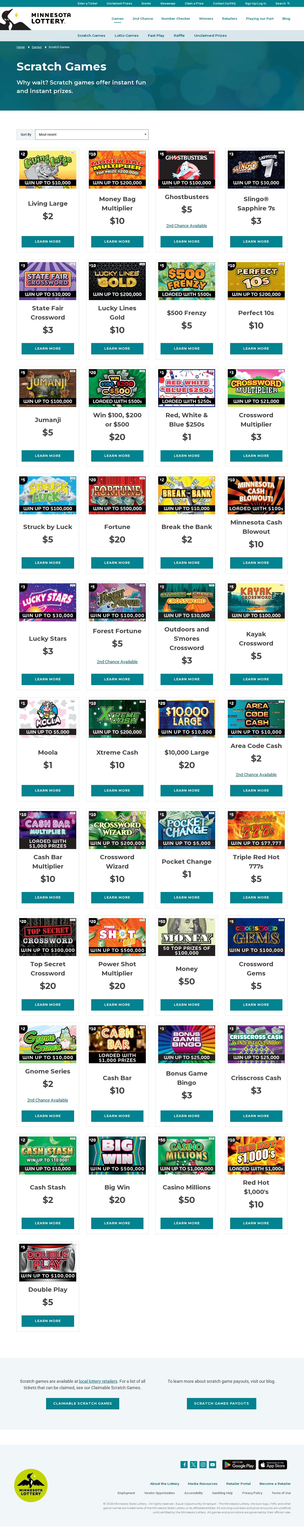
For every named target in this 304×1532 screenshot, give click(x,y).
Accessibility (193, 1493)
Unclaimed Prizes (119, 3)
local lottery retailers (98, 1381)
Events (146, 3)
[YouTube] (212, 1464)
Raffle (179, 35)
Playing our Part (260, 18)
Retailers (229, 18)
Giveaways (167, 3)
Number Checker (176, 18)
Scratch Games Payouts (221, 1403)
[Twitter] (193, 1464)
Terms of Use (281, 1493)
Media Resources (203, 1484)
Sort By (26, 134)
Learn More (48, 241)
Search (281, 3)
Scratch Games (91, 35)
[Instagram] (203, 1464)
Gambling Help (222, 1493)
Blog (286, 18)
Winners (206, 18)
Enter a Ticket (87, 3)
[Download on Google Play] (239, 1464)
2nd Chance (143, 18)
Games (118, 18)
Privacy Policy (252, 1493)
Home (21, 47)
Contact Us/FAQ (224, 3)
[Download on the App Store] (272, 1465)
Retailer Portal (238, 1484)
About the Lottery (164, 1484)
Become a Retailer (275, 1484)
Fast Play (156, 35)
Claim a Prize (194, 3)
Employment (126, 1493)
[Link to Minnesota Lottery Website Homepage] (35, 19)
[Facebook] (184, 1464)
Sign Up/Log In (255, 3)
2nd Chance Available (186, 225)
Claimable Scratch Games (82, 1403)
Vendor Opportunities (159, 1493)
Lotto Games (126, 35)
